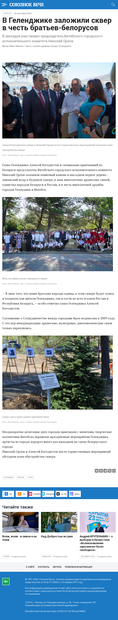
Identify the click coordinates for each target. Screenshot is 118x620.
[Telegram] (105, 471)
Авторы (57, 567)
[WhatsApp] (114, 471)
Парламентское (88, 556)
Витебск (20, 477)
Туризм (6, 556)
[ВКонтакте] (96, 471)
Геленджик (8, 477)
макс (77, 493)
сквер (30, 477)
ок (24, 493)
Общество (46, 556)
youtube (37, 493)
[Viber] (109, 471)
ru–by (64, 493)
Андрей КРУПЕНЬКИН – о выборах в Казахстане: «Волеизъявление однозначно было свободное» (96, 543)
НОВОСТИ (7, 13)
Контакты (43, 567)
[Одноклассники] (101, 471)
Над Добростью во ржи (57, 536)
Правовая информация (78, 567)
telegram (50, 493)
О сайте (30, 567)
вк (10, 493)
